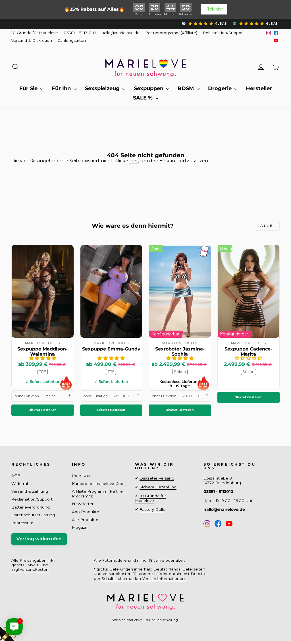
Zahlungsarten (72, 40)
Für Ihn (62, 88)
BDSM (186, 88)
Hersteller (259, 88)
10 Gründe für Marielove (34, 32)
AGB (15, 475)
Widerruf (19, 483)
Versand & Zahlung (29, 491)
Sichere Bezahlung (158, 487)
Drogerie (220, 88)
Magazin (80, 527)
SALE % (143, 98)
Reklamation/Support (223, 32)
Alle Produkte (85, 519)
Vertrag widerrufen (39, 539)
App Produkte (85, 511)
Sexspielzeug (103, 88)
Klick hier (214, 9)
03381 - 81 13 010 (80, 32)
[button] (42, 358)
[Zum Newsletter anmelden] (25, 615)
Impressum (22, 522)
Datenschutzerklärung (33, 515)
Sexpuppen (149, 88)
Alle (266, 225)
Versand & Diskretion (31, 40)
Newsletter (82, 503)
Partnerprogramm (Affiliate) (171, 32)
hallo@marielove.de (120, 32)
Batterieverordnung (30, 507)
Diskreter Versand (157, 478)
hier (133, 160)
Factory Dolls (152, 509)
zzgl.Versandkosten (30, 569)
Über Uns (81, 475)
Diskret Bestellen (42, 410)
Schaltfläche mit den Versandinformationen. (143, 578)
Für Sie (29, 88)
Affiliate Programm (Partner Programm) (98, 493)
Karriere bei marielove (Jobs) (99, 483)
